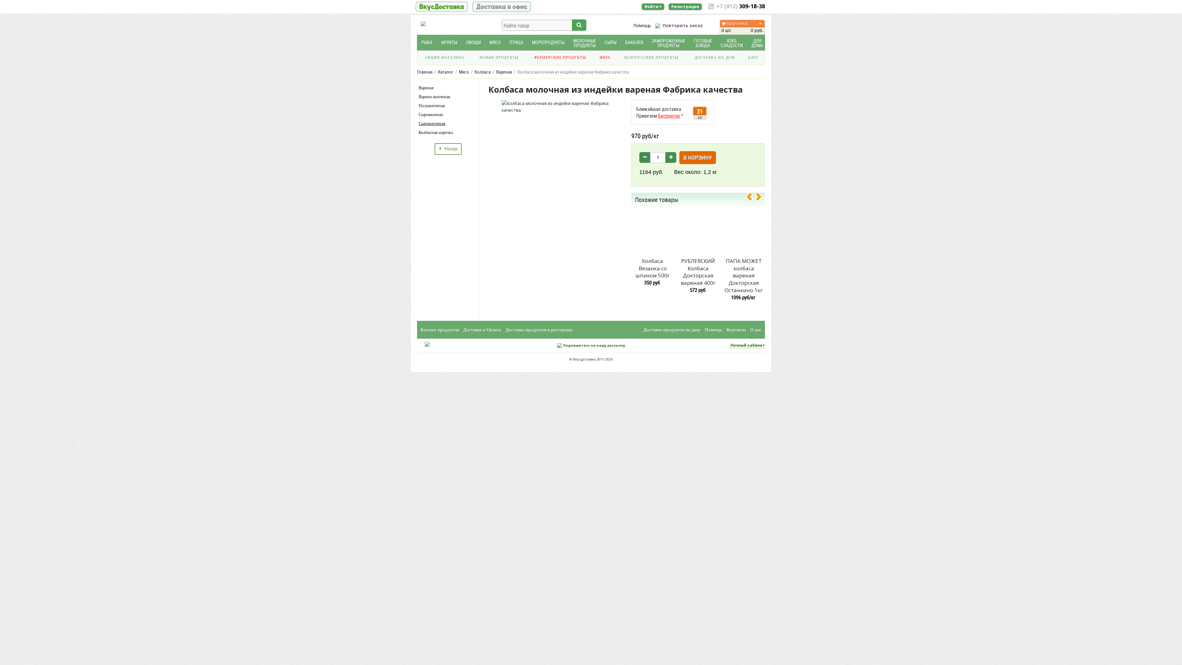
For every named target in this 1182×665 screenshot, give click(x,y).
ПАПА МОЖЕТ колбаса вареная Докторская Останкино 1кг (744, 275)
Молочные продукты (584, 43)
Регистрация (685, 6)
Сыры (611, 42)
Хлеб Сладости (732, 43)
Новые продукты (499, 57)
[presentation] (751, 198)
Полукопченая (432, 105)
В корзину (697, 158)
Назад (449, 149)
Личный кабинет (747, 345)
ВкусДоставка (441, 7)
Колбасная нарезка (436, 132)
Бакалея (634, 42)
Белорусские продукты (651, 57)
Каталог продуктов (439, 329)
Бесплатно (669, 115)
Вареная (426, 88)
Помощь (642, 25)
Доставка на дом (714, 57)
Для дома (757, 43)
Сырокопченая (432, 123)
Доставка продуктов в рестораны (539, 329)
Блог (753, 57)
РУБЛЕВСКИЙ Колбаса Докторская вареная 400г (698, 271)
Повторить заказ (683, 25)
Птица (516, 42)
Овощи (473, 42)
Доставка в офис (501, 7)
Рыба (426, 42)
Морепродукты (548, 42)
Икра (605, 57)
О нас (756, 329)
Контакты (736, 329)
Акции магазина (444, 57)
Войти (652, 6)
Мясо (495, 42)
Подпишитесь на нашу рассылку (594, 345)
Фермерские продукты (560, 57)
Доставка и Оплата (482, 329)
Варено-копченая (434, 97)
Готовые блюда (703, 43)
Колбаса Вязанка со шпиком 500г (652, 268)
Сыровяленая (431, 114)
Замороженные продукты (668, 43)
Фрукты (449, 42)
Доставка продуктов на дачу (672, 329)
